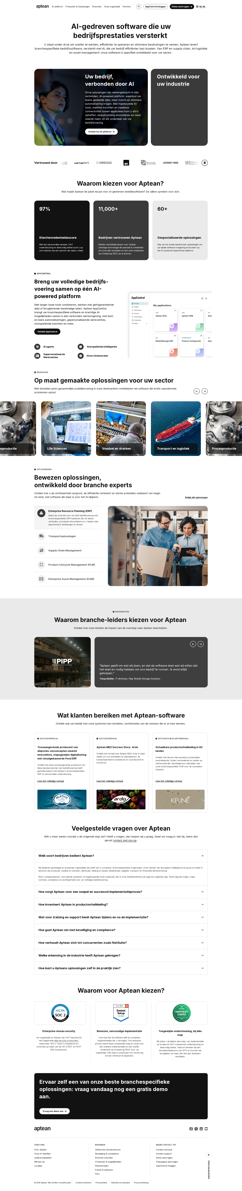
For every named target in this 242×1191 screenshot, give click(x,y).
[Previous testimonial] (193, 644)
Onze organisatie (112, 6)
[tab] (68, 517)
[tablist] (68, 546)
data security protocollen (66, 1040)
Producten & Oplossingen (77, 6)
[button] (66, 428)
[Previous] (197, 391)
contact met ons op (125, 840)
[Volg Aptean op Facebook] (191, 1129)
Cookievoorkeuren (83, 1183)
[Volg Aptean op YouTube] (206, 1129)
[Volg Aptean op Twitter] (196, 1129)
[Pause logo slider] (205, 163)
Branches (96, 6)
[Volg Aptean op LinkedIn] (201, 1129)
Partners (127, 6)
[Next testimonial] (201, 644)
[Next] (205, 391)
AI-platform (57, 6)
